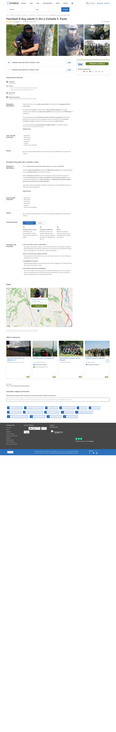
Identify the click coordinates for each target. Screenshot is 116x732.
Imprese (101, 3)
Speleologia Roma (55, 416)
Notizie (7, 429)
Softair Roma (95, 408)
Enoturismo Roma (72, 416)
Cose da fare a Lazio (21, 330)
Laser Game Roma (15, 412)
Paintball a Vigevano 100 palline (95, 358)
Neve (38, 3)
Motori (65, 3)
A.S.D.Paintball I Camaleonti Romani (21, 385)
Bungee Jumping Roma (85, 412)
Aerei (31, 3)
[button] (107, 361)
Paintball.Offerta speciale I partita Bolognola (70, 359)
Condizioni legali (9, 440)
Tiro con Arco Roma (53, 412)
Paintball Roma (53, 408)
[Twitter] (93, 453)
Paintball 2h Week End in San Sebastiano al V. (16, 359)
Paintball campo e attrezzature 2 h (43, 358)
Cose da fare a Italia (11, 330)
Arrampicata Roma (39, 416)
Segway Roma (68, 412)
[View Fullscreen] (8, 295)
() (16, 21)
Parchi (57, 3)
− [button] (8, 292)
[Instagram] (97, 453)
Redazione (8, 438)
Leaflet (59, 326)
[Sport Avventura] (12, 3)
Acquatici (23, 3)
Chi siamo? (8, 427)
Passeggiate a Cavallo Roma (35, 408)
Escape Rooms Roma (68, 408)
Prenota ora (39, 306)
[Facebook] (90, 453)
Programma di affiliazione (12, 436)
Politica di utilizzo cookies (11, 444)
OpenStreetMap (65, 326)
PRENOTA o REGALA (97, 64)
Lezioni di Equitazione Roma (34, 412)
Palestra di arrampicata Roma (19, 416)
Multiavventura (47, 3)
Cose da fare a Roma (32, 330)
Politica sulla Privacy (10, 442)
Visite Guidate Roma (16, 408)
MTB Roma (83, 408)
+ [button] (8, 290)
